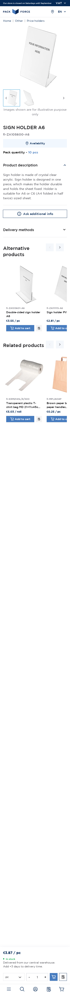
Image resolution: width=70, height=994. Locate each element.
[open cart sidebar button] (61, 989)
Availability (37, 143)
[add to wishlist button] (39, 328)
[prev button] (6, 98)
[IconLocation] (52, 12)
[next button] (63, 98)
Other (19, 20)
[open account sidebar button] (35, 989)
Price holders (36, 20)
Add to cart (22, 328)
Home (7, 20)
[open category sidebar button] (9, 989)
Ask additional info (38, 214)
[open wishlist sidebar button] (48, 989)
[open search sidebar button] (22, 989)
